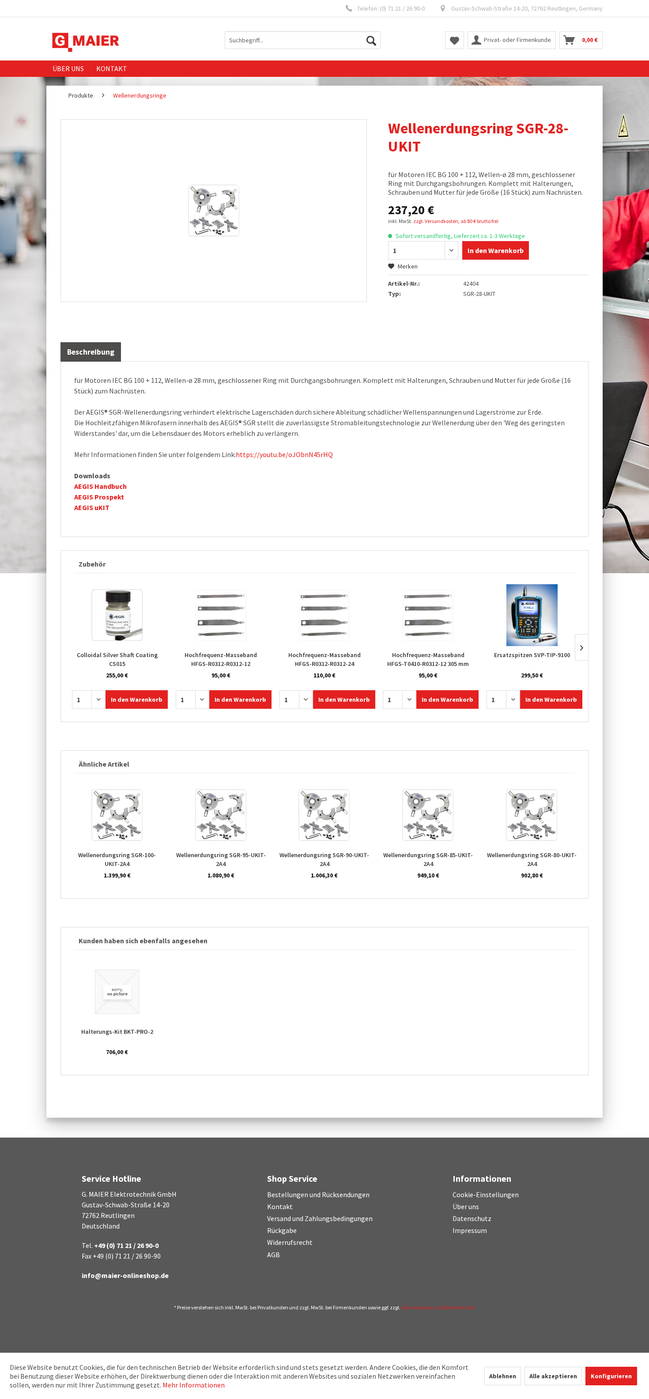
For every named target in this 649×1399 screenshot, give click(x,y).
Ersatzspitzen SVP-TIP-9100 (532, 655)
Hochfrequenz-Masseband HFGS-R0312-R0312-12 (221, 659)
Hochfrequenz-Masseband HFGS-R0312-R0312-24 (324, 659)
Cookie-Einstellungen (486, 1194)
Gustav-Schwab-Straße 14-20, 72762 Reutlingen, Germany (527, 8)
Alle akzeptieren (553, 1376)
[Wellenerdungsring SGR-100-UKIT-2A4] (117, 815)
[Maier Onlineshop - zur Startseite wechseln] (86, 42)
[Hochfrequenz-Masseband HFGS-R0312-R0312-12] (221, 615)
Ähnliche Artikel (104, 764)
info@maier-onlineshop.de (125, 1275)
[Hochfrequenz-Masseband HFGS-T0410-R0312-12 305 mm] (428, 615)
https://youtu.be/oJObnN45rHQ (284, 454)
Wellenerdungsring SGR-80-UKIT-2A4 (532, 859)
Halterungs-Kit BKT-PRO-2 (117, 1032)
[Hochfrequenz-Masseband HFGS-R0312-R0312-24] (324, 615)
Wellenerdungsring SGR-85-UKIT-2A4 (428, 859)
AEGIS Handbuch (100, 486)
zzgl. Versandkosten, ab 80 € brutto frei (455, 221)
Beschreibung (90, 352)
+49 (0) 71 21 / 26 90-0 (126, 1245)
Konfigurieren (611, 1376)
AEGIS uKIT (91, 507)
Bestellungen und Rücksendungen (318, 1194)
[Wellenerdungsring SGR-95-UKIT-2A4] (221, 815)
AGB (273, 1254)
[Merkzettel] (454, 40)
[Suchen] (371, 40)
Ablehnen (502, 1376)
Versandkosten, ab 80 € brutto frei (438, 1307)
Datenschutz (472, 1218)
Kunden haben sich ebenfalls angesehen (143, 940)
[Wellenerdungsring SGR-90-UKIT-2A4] (324, 815)
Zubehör (92, 564)
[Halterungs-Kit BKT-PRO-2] (117, 992)
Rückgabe (282, 1230)
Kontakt (280, 1206)
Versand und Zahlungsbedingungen (320, 1218)
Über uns (466, 1206)
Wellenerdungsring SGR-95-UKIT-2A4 (221, 859)
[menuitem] (303, 40)
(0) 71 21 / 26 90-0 (402, 8)
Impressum (470, 1230)
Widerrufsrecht (290, 1242)
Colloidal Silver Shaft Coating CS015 (117, 659)
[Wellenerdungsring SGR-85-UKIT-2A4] (428, 815)
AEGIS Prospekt (99, 496)
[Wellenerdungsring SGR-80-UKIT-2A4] (532, 815)
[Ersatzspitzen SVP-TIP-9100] (532, 615)
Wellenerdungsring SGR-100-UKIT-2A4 (117, 859)
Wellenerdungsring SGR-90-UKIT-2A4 (324, 859)
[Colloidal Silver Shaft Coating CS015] (117, 615)
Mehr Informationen (193, 1384)
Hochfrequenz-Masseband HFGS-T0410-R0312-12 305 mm (428, 659)
